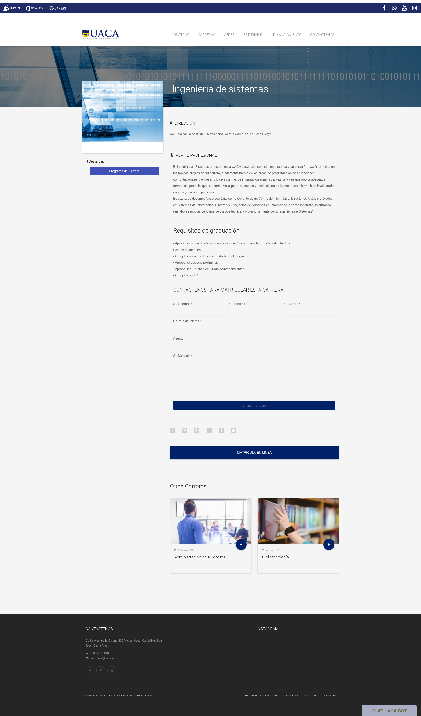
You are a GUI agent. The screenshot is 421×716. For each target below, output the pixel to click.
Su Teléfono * (237, 304)
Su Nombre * (182, 304)
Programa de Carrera (124, 171)
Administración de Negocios (199, 557)
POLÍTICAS (310, 695)
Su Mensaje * (183, 356)
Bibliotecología (275, 557)
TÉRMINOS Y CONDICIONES (261, 695)
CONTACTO (329, 695)
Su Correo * (292, 304)
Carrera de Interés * (187, 321)
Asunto (178, 338)
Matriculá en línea (254, 452)
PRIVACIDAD (291, 695)
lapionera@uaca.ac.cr (104, 658)
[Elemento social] (384, 8)
